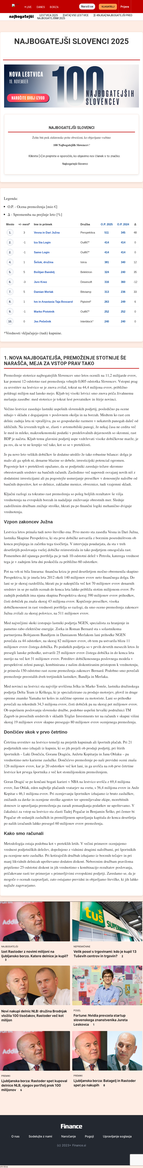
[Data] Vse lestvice (76, 15)
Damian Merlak (43, 291)
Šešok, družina (43, 262)
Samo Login (42, 252)
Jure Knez (40, 281)
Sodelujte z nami (40, 1136)
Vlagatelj (108, 6)
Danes (41, 7)
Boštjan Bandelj (44, 272)
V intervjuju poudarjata (87, 543)
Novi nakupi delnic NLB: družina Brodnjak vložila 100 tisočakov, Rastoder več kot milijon (34, 1015)
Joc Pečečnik (42, 321)
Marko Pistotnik (44, 311)
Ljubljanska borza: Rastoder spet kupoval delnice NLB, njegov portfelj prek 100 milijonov (34, 1085)
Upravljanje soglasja (117, 1136)
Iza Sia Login (42, 242)
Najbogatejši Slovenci (71, 127)
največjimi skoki (24, 622)
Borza (54, 7)
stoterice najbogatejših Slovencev (48, 375)
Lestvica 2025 (48, 15)
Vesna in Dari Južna (47, 232)
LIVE (29, 7)
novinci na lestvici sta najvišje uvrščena (42, 686)
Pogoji (89, 1136)
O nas (15, 1136)
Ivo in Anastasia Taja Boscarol (53, 301)
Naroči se (87, 6)
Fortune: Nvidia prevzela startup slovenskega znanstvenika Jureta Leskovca (101, 1019)
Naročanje (68, 1136)
